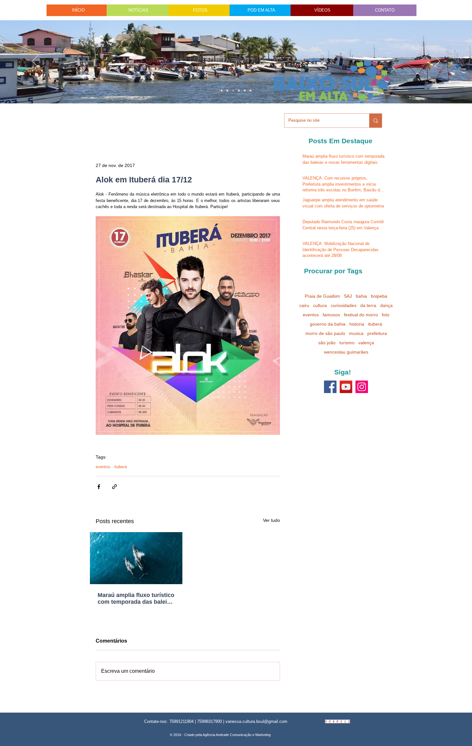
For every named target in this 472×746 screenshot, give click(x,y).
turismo (346, 342)
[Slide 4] (227, 91)
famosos (331, 314)
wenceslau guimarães (346, 352)
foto (385, 314)
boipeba (379, 296)
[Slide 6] (233, 91)
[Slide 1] (222, 91)
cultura (320, 305)
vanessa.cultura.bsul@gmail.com (256, 721)
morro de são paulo (325, 333)
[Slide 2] (239, 91)
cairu (304, 305)
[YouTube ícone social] (346, 387)
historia (356, 324)
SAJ (348, 296)
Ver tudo (271, 520)
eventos (103, 466)
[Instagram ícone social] (361, 387)
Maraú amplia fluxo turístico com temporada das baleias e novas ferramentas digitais (136, 598)
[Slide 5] (245, 91)
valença (366, 342)
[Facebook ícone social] (330, 387)
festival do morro (361, 314)
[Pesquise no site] (375, 120)
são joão (327, 342)
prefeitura (377, 333)
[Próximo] (436, 61)
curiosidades (343, 305)
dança (386, 305)
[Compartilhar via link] (114, 487)
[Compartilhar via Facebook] (99, 487)
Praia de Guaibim (322, 296)
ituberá (120, 466)
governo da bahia (327, 324)
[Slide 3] (250, 91)
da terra (368, 305)
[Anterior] (35, 61)
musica (356, 333)
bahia (361, 296)
